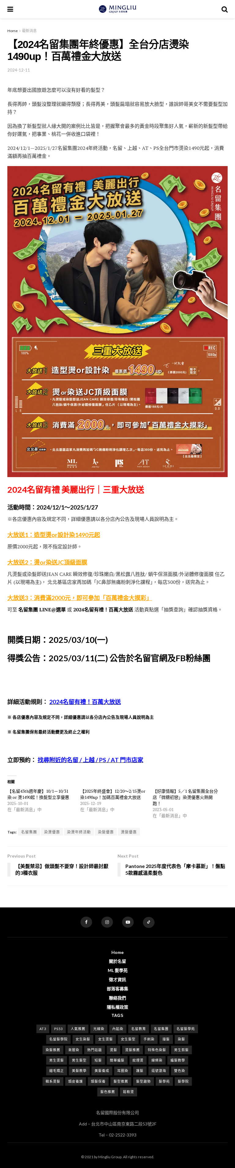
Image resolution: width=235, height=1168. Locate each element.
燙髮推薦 (132, 1050)
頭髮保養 (98, 1081)
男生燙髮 (56, 1060)
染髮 (181, 1039)
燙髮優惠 (129, 832)
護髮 (140, 1071)
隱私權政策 (117, 1007)
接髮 (166, 1039)
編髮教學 (177, 1060)
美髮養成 (102, 1071)
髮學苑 (164, 1081)
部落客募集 (117, 988)
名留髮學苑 (186, 1029)
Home (12, 30)
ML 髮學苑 (118, 970)
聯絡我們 (117, 997)
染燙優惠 (52, 832)
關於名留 (117, 961)
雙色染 (179, 1071)
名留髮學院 (58, 1039)
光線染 (98, 1029)
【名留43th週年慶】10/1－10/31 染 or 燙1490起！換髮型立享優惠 (38, 794)
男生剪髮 (181, 1050)
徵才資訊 (117, 979)
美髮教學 (79, 1071)
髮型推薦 (121, 1081)
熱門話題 (94, 1050)
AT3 (42, 1029)
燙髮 (113, 1050)
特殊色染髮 (157, 1050)
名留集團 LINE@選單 (42, 609)
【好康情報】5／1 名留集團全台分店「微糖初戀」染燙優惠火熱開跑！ (185, 797)
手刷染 (149, 1039)
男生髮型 (79, 1060)
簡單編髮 (117, 1060)
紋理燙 (138, 1060)
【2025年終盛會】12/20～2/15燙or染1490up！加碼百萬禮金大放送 (112, 794)
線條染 (156, 1060)
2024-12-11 (18, 70)
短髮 (98, 1060)
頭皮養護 (75, 1081)
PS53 (58, 1029)
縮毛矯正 (56, 1071)
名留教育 (138, 1029)
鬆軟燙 (128, 1092)
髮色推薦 (107, 1092)
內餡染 (117, 1029)
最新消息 (29, 30)
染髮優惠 (106, 832)
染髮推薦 (53, 1050)
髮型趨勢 (143, 1081)
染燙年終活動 (79, 832)
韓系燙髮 (53, 1081)
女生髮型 (128, 1039)
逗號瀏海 (158, 1071)
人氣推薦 (78, 1029)
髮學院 (183, 1081)
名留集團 (29, 832)
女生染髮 (83, 1039)
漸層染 (73, 1050)
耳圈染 (122, 1071)
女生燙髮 (105, 1039)
